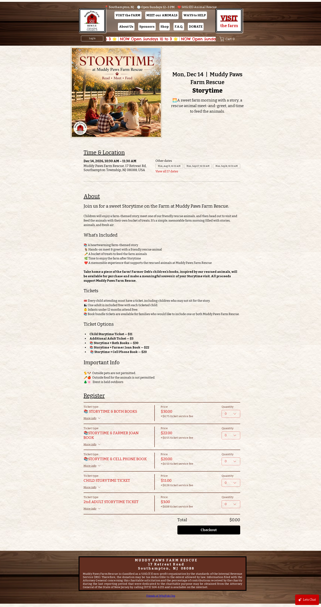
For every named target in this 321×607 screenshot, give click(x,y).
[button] (128, 15)
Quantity (228, 406)
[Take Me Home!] (92, 20)
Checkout (209, 530)
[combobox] (231, 414)
